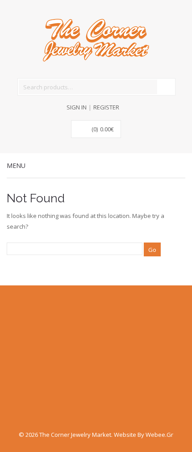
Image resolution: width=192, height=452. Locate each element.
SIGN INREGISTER (93, 107)
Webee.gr (159, 435)
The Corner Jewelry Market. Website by (92, 435)
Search (166, 87)
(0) (103, 129)
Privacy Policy (26, 382)
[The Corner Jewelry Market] (96, 39)
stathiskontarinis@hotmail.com (58, 363)
